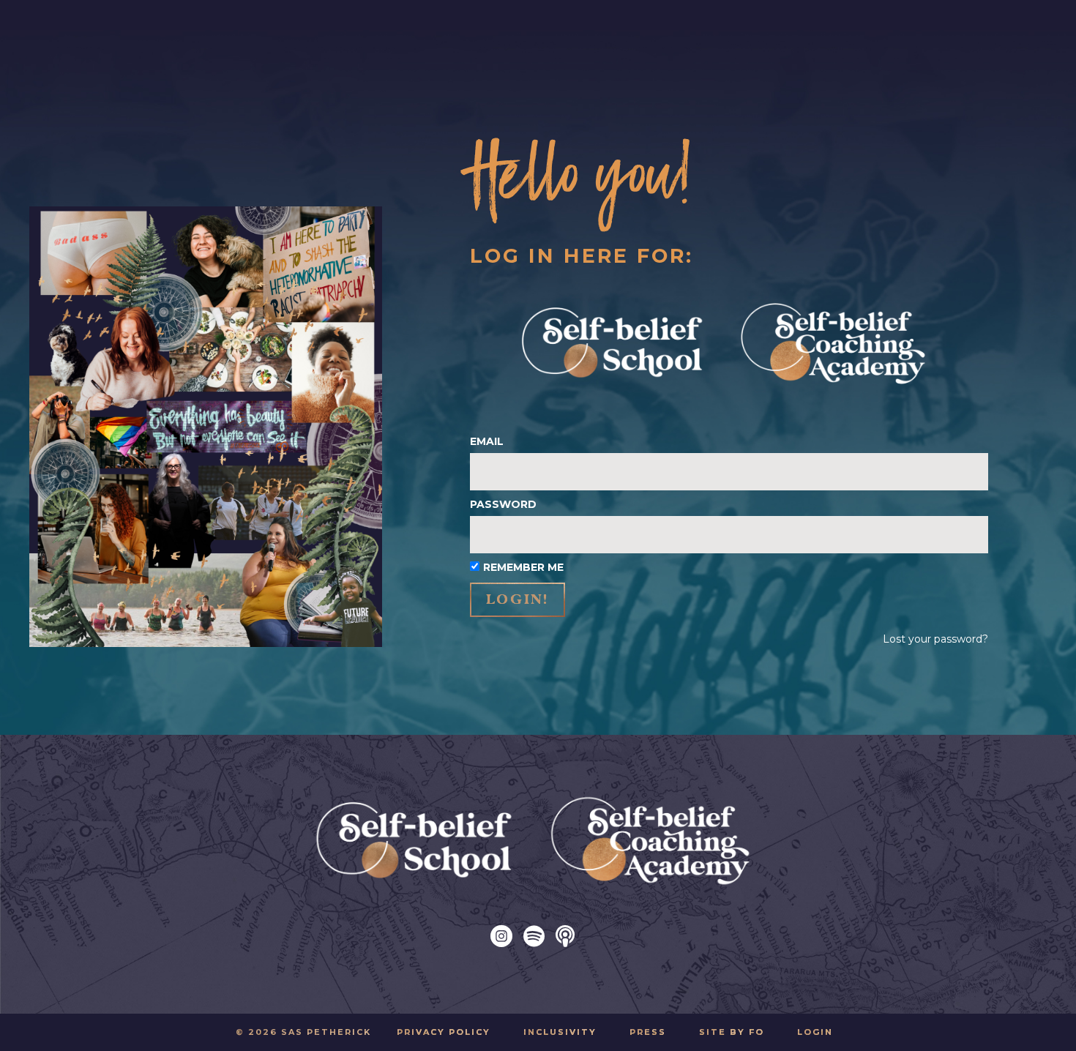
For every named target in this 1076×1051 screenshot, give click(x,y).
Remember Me (523, 567)
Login (815, 1032)
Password (503, 504)
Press (647, 1032)
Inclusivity (560, 1032)
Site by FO (731, 1032)
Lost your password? (935, 639)
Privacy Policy (443, 1032)
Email (487, 441)
